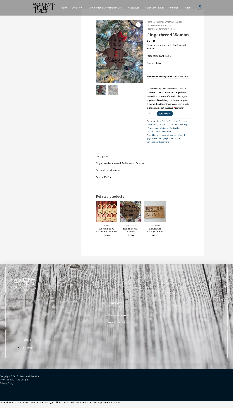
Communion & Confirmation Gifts (106, 7)
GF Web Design (20, 379)
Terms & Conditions (117, 322)
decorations (167, 135)
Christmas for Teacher (170, 128)
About (188, 7)
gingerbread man (154, 138)
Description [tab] (102, 156)
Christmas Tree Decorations (159, 131)
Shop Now (77, 7)
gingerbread (179, 135)
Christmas (173, 7)
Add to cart (164, 113)
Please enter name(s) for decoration (168, 76)
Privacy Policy (6, 383)
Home (64, 7)
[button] (138, 24)
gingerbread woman (172, 138)
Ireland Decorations (154, 7)
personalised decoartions (158, 142)
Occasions (158, 21)
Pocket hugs (133, 7)
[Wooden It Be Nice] (42, 7)
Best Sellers (162, 121)
